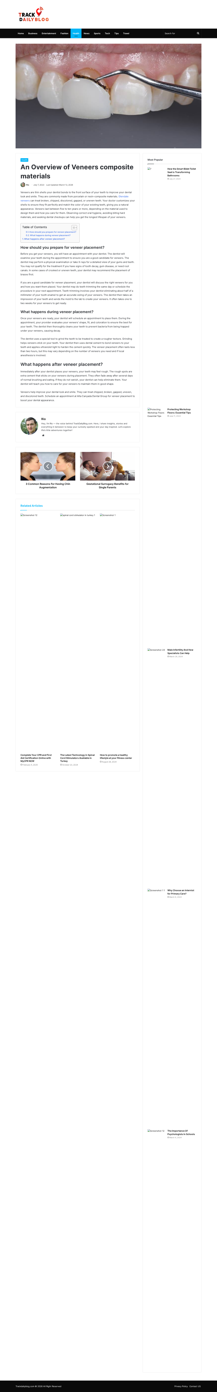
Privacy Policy (181, 1386)
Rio (27, 185)
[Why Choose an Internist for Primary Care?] (156, 1008)
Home (21, 33)
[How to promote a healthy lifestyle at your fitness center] (117, 633)
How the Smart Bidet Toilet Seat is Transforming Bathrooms (181, 172)
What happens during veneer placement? (50, 235)
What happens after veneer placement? (44, 239)
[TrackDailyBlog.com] (33, 14)
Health (76, 33)
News (86, 33)
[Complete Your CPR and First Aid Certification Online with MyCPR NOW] (37, 633)
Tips (116, 33)
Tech (107, 33)
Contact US (195, 1386)
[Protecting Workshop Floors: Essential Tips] (156, 527)
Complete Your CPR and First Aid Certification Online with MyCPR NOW (36, 758)
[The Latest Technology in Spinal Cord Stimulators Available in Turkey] (77, 633)
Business (32, 33)
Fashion (64, 33)
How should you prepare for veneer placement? (52, 232)
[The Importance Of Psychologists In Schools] (156, 1248)
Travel (126, 33)
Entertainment (49, 33)
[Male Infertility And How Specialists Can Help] (156, 767)
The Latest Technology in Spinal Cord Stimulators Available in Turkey (77, 758)
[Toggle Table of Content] (72, 227)
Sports (97, 33)
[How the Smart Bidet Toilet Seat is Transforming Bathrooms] (156, 286)
